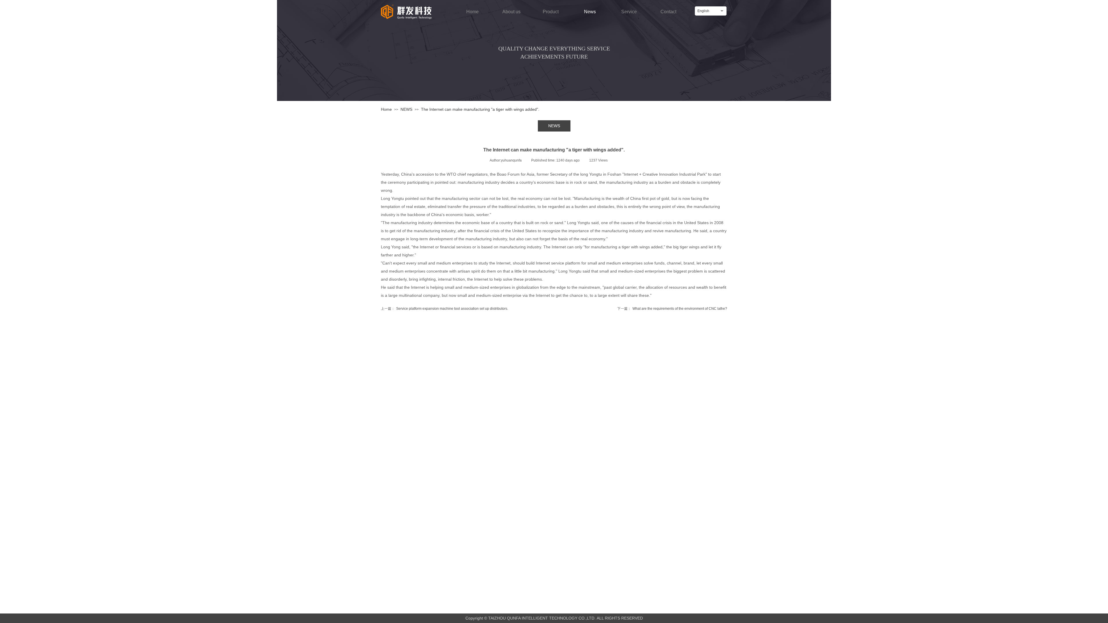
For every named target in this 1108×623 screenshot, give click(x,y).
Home (386, 109)
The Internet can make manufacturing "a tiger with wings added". (480, 109)
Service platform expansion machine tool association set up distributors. (444, 309)
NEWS (406, 109)
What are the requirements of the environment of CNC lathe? (672, 309)
